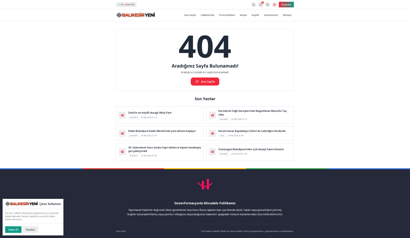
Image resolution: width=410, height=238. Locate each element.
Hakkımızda (207, 15)
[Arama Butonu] (267, 4)
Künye (243, 15)
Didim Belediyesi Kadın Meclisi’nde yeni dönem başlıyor (162, 131)
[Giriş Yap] (274, 4)
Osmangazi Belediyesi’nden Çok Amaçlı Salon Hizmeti (251, 149)
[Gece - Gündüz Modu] (253, 6)
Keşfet (255, 15)
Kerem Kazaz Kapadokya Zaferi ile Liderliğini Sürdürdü (252, 131)
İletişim (287, 15)
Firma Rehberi (227, 15)
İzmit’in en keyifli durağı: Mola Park (150, 112)
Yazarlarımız (271, 15)
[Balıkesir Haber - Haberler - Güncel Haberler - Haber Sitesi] (136, 15)
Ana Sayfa (190, 15)
